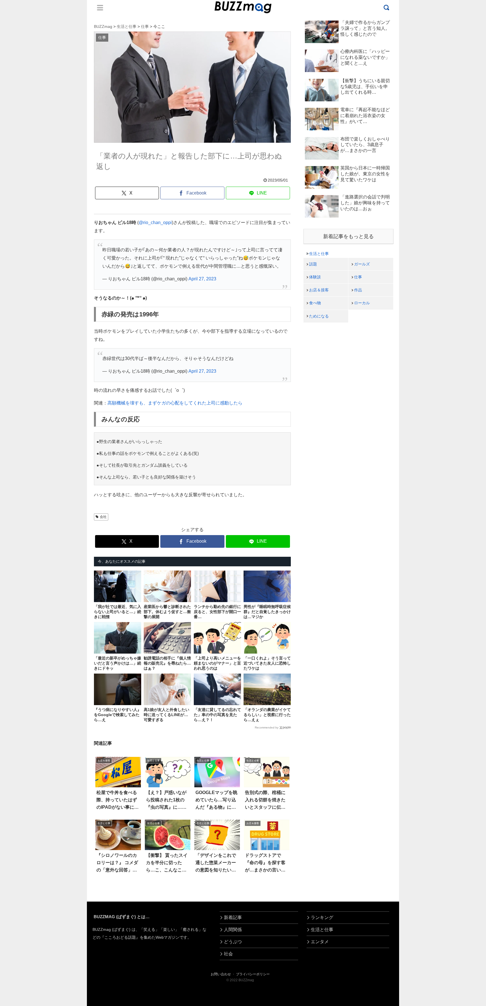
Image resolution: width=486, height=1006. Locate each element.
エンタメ (320, 941)
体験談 (315, 277)
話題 (313, 264)
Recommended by (266, 727)
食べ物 (315, 303)
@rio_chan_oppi (155, 222)
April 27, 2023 (202, 278)
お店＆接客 (319, 290)
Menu (100, 7)
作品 (358, 290)
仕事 (358, 277)
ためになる (319, 316)
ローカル (362, 303)
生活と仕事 (319, 253)
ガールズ (362, 264)
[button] (28, 905)
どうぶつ (233, 941)
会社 (103, 517)
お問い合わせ (221, 974)
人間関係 (233, 929)
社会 (228, 953)
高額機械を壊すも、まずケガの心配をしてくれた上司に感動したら (174, 403)
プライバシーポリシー (253, 974)
